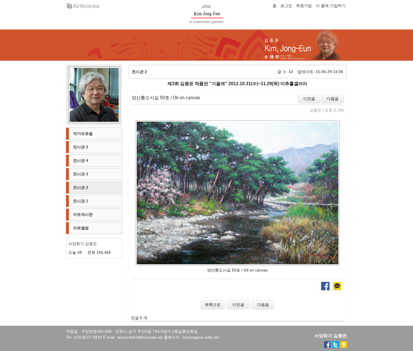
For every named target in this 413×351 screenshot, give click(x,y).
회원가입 (304, 5)
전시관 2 (139, 71)
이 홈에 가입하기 (331, 5)
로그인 (286, 5)
